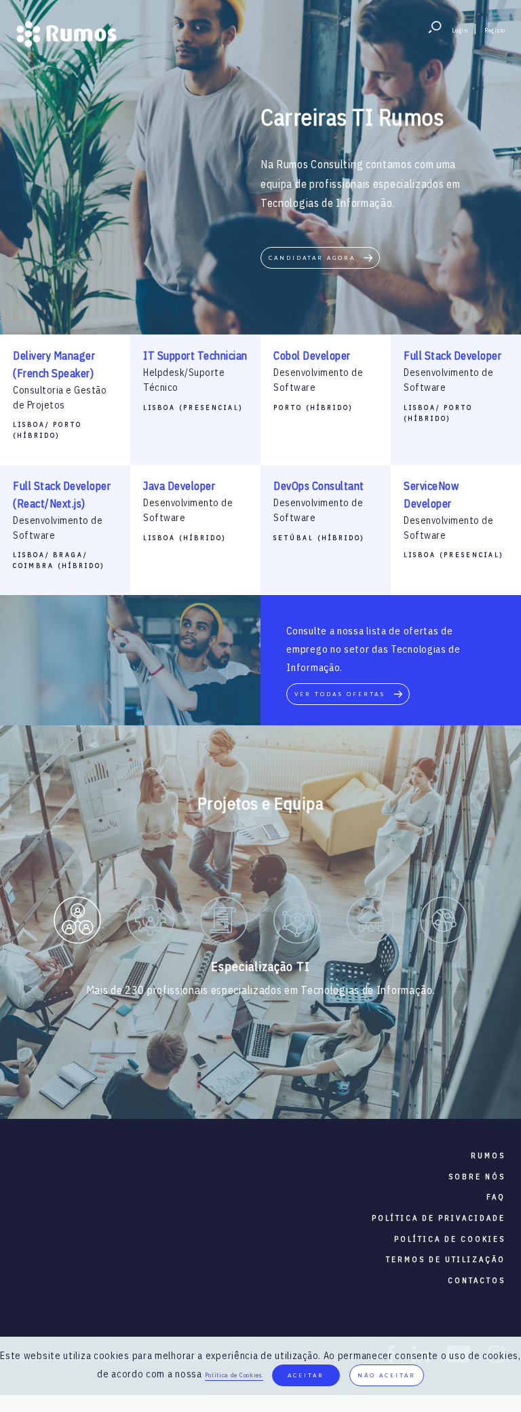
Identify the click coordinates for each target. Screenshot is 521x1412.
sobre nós (476, 1176)
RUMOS (488, 1155)
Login (460, 30)
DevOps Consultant (318, 486)
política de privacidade (438, 1218)
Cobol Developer (312, 355)
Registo (494, 30)
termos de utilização (445, 1259)
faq (495, 1197)
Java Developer (179, 486)
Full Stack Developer (452, 355)
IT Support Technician (195, 355)
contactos (476, 1280)
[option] (77, 922)
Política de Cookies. (234, 1375)
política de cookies (449, 1239)
